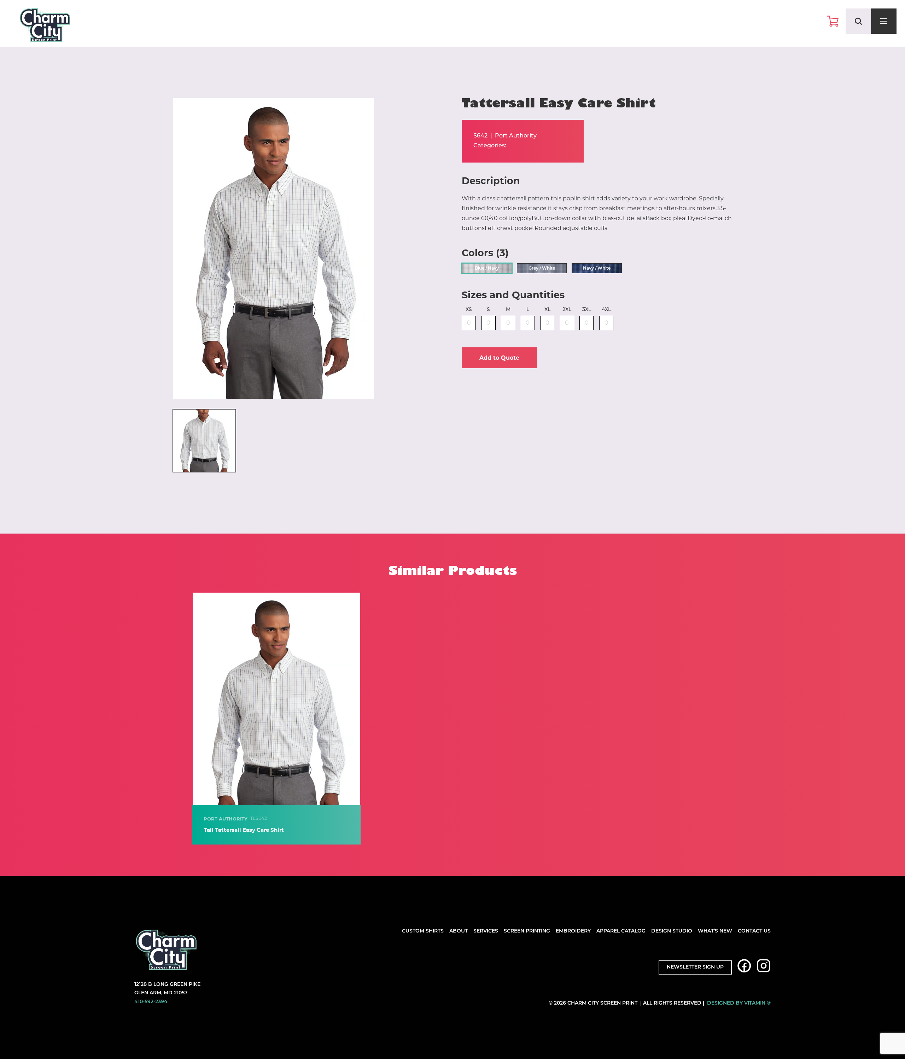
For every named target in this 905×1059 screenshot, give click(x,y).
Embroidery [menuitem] (573, 931)
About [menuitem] (458, 931)
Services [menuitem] (485, 931)
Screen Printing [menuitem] (527, 931)
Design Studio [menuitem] (671, 931)
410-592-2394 (151, 1002)
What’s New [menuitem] (715, 931)
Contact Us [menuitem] (754, 931)
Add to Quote (499, 357)
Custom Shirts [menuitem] (423, 931)
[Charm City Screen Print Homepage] (44, 26)
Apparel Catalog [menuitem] (621, 931)
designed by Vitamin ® (739, 1003)
